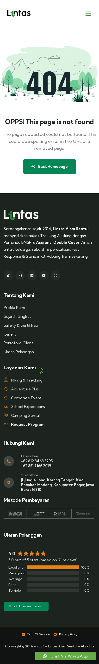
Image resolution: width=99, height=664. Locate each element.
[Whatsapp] (55, 275)
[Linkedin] (32, 275)
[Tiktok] (8, 275)
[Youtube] (44, 275)
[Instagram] (20, 275)
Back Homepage (52, 166)
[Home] (21, 215)
